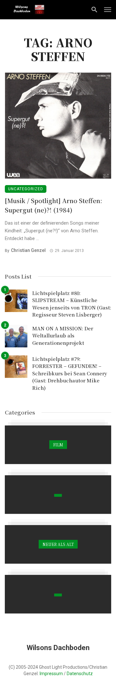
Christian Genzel (28, 250)
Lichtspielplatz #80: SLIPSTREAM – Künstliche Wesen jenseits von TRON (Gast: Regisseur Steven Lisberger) (71, 304)
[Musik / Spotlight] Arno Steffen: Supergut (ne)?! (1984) (53, 205)
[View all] (58, 444)
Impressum (51, 673)
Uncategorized (25, 189)
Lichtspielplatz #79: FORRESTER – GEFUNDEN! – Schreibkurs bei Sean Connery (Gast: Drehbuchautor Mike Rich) (69, 373)
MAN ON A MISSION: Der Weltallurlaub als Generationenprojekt (62, 335)
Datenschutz (80, 673)
